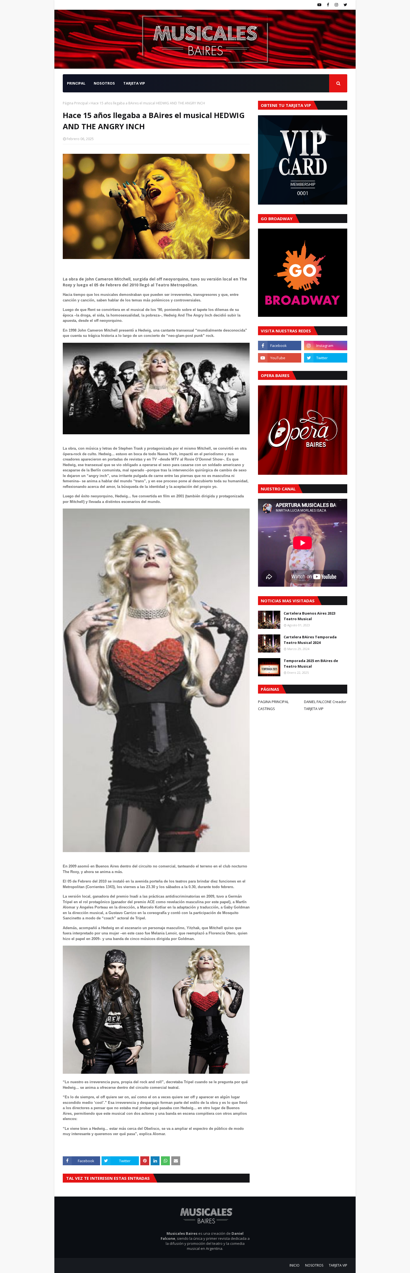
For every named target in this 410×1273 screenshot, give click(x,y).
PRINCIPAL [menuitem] (76, 83)
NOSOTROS (314, 1265)
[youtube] (319, 4)
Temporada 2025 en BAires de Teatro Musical (311, 663)
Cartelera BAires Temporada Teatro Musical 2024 (310, 639)
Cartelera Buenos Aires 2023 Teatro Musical (309, 616)
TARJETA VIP (314, 708)
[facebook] (328, 4)
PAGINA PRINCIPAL (273, 701)
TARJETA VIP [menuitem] (134, 83)
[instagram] (336, 4)
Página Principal (75, 103)
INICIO (295, 1265)
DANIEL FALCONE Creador (325, 701)
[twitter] (344, 4)
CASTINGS (266, 708)
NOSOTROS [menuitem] (104, 83)
